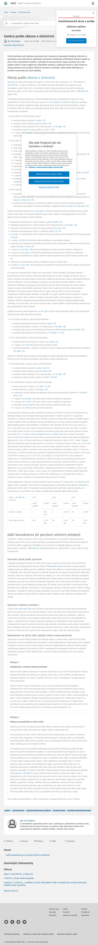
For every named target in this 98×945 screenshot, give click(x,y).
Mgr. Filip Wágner (14, 41)
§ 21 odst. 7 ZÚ (29, 402)
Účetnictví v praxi (24, 12)
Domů (6, 12)
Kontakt (84, 909)
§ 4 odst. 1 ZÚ (39, 120)
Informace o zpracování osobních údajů (38, 934)
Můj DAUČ (52, 915)
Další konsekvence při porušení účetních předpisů (28, 855)
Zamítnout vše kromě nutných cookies (49, 181)
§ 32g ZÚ (85, 172)
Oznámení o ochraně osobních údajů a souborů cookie (46, 167)
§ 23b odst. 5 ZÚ (27, 200)
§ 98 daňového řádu (53, 566)
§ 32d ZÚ (58, 262)
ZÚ (39, 85)
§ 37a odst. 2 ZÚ (41, 211)
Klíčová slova (54, 909)
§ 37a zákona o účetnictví (60, 102)
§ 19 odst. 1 (53, 333)
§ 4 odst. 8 (69, 206)
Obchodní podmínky (11, 934)
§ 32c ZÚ (57, 231)
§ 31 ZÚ (26, 345)
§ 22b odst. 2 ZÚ (58, 228)
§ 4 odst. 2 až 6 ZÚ (41, 368)
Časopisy (13, 12)
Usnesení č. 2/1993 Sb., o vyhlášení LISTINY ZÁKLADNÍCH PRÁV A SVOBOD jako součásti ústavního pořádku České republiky (45, 883)
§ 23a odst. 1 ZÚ (26, 265)
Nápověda (85, 915)
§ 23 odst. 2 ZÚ (71, 225)
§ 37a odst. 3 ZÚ (45, 311)
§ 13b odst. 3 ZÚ (59, 326)
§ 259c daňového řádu (22, 609)
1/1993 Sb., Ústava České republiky (19, 878)
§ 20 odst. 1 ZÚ (29, 399)
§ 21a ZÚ (62, 405)
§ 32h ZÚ (23, 240)
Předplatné (85, 912)
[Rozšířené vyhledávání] (6, 23)
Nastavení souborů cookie (67, 934)
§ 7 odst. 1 (41, 386)
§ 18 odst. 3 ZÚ (78, 329)
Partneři (66, 912)
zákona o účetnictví (41, 78)
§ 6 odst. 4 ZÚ (45, 123)
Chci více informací (76, 41)
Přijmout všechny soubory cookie (49, 174)
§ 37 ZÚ (16, 356)
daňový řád (63, 548)
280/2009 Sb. (33, 548)
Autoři (65, 909)
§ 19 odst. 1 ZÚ (60, 126)
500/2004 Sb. (82, 91)
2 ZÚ (32, 246)
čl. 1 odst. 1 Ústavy (79, 440)
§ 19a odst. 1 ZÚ (29, 133)
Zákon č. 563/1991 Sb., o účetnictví (18, 874)
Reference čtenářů (70, 915)
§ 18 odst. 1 (20, 246)
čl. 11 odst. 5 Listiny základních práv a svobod (39, 434)
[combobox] (49, 23)
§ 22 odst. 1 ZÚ (26, 249)
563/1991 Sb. (12, 85)
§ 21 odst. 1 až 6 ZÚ (49, 377)
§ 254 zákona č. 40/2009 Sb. (21, 773)
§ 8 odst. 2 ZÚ (52, 342)
